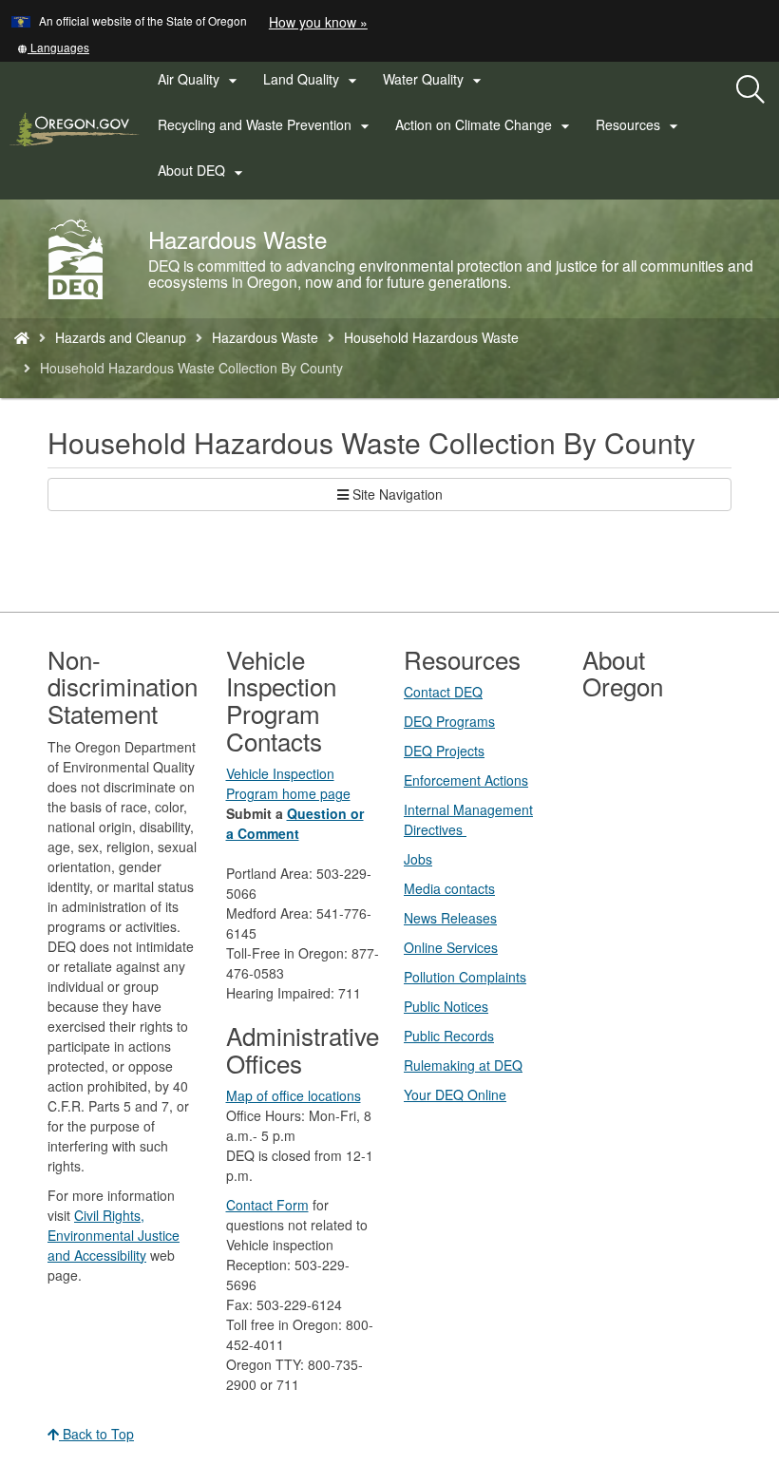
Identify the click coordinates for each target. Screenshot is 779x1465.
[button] (53, 47)
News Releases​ (450, 917)
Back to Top (96, 1433)
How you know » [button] (318, 21)
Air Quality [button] (200, 79)
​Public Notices (446, 1006)
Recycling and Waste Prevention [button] (266, 125)
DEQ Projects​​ (444, 750)
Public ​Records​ (449, 1035)
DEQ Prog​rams (449, 721)
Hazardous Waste (265, 337)
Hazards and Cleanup (120, 337)
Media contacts (449, 888)
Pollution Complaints (465, 976)
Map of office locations (293, 1095)
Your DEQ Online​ (455, 1094)
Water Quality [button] (434, 79)
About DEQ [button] (203, 171)
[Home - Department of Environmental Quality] (21, 337)
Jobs (418, 858)
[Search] (750, 90)
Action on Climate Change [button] (485, 125)
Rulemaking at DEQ (463, 1065)
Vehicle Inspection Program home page (288, 783)
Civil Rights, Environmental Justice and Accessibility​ (114, 1235)
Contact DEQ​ (443, 691)
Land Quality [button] (312, 79)
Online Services (451, 947)
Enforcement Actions (466, 780)
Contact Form (267, 1204)
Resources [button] (639, 125)
